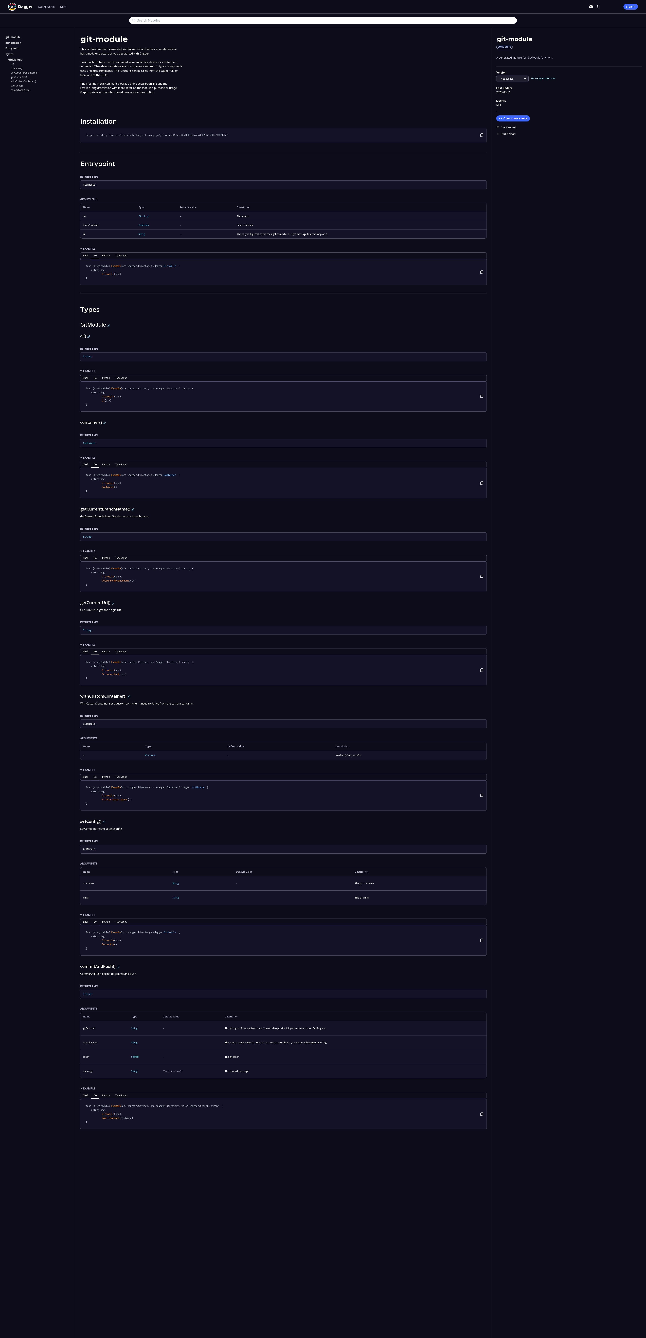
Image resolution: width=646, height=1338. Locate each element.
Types (9, 54)
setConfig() (17, 85)
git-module (13, 37)
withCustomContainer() (23, 81)
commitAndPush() (20, 90)
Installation (13, 43)
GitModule (15, 59)
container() (17, 68)
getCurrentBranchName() (24, 72)
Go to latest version (543, 78)
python (106, 255)
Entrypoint (12, 48)
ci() (12, 64)
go (95, 255)
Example (89, 249)
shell (85, 255)
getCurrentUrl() (19, 77)
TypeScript (121, 255)
